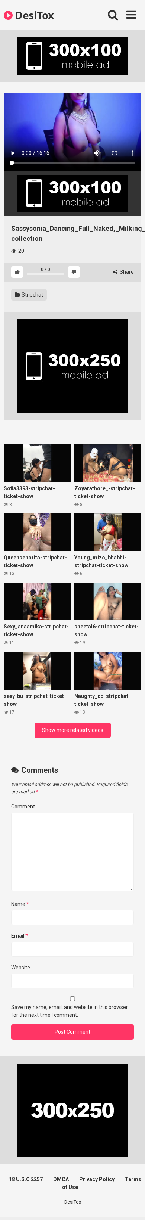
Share (126, 272)
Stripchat (31, 295)
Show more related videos (72, 730)
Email (19, 936)
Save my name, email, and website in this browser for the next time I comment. (69, 1011)
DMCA (61, 1179)
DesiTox (33, 15)
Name (20, 904)
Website (20, 968)
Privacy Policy (97, 1179)
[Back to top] (131, 1205)
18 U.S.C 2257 (26, 1179)
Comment (23, 807)
